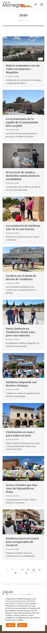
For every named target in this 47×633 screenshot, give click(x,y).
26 (34, 570)
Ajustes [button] (10, 625)
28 (15, 573)
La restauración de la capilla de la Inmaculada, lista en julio (22, 122)
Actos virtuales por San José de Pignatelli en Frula (21, 488)
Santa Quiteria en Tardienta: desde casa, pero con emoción (20, 332)
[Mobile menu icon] (41, 4)
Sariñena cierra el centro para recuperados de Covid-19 (22, 542)
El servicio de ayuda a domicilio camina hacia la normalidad (22, 176)
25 (28, 570)
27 (40, 570)
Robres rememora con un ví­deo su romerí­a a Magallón (23, 69)
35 (26, 573)
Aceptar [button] (22, 625)
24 (22, 570)
